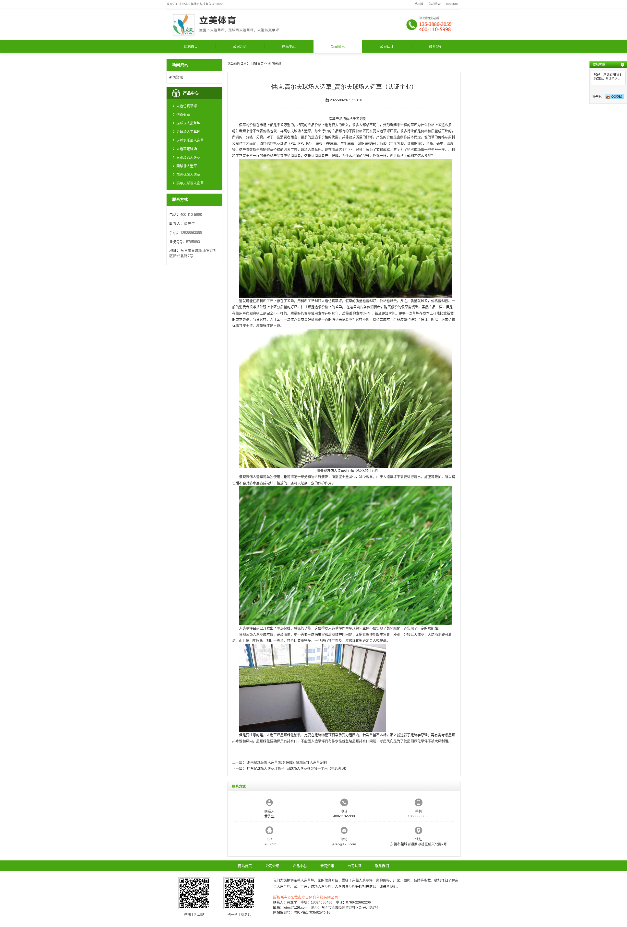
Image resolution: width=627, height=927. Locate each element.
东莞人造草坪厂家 (383, 131)
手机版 (418, 4)
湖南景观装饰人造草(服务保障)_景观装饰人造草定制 (287, 762)
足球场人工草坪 (188, 132)
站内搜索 (435, 4)
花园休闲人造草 (188, 174)
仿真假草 (183, 114)
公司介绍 (240, 46)
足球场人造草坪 (188, 123)
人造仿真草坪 (186, 106)
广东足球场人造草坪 (305, 149)
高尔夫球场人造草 (190, 183)
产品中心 (289, 46)
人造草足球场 (186, 149)
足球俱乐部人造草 (190, 140)
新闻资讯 (338, 46)
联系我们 (436, 46)
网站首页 (191, 46)
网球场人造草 (186, 166)
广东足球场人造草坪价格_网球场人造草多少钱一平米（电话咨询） (297, 768)
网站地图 (452, 4)
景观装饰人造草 (188, 157)
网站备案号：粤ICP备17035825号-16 (301, 912)
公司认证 (387, 46)
